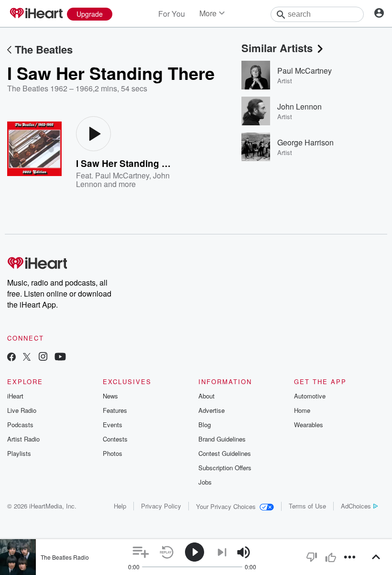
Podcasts (20, 424)
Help (120, 505)
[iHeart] (36, 13)
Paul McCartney (122, 175)
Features (115, 410)
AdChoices (356, 505)
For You (171, 13)
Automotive (310, 395)
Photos (112, 453)
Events (112, 424)
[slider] (269, 552)
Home (302, 410)
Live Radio (21, 410)
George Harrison (305, 142)
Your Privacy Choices (226, 506)
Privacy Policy (161, 505)
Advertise (211, 410)
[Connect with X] (27, 357)
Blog (204, 424)
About (206, 395)
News (110, 395)
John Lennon (299, 106)
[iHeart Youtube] (60, 357)
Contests (115, 438)
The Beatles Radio (65, 557)
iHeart (15, 395)
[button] (140, 552)
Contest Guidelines (224, 453)
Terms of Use (307, 505)
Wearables (308, 424)
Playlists (19, 453)
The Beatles (44, 49)
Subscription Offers (224, 467)
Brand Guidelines (222, 438)
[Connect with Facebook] (11, 357)
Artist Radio (23, 438)
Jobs (205, 482)
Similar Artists (277, 47)
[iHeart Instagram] (43, 357)
